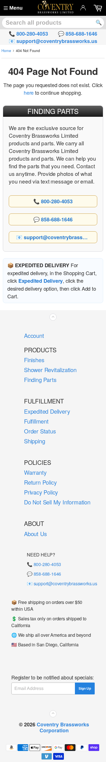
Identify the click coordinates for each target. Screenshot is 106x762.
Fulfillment (36, 421)
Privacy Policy (41, 492)
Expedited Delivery (47, 411)
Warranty (35, 472)
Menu (16, 8)
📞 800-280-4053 (44, 564)
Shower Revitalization (50, 370)
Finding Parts (40, 379)
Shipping (34, 441)
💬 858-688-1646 (44, 574)
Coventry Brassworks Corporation (63, 727)
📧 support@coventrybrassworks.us (62, 583)
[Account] (83, 7)
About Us (35, 534)
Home (6, 50)
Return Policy (40, 482)
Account (34, 335)
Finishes (34, 360)
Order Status (40, 431)
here (29, 92)
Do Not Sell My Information (57, 502)
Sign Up (85, 688)
